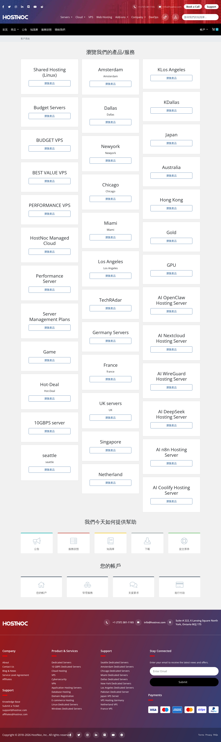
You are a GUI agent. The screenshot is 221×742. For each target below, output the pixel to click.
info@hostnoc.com (172, 6)
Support (211, 6)
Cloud (79, 17)
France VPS (106, 708)
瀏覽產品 (49, 83)
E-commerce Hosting (63, 700)
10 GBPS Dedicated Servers (66, 666)
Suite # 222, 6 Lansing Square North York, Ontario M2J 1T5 (197, 622)
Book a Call (192, 6)
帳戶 (203, 29)
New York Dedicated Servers (116, 683)
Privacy (208, 734)
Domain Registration (63, 696)
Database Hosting (61, 691)
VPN (54, 683)
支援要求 (133, 593)
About (5, 662)
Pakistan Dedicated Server (115, 691)
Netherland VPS (109, 704)
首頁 (5, 29)
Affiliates (7, 679)
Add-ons (120, 17)
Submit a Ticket (10, 705)
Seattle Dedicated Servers (114, 662)
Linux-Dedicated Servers (65, 704)
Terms (201, 734)
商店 (14, 29)
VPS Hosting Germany (112, 700)
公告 (24, 29)
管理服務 (87, 593)
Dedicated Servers (61, 662)
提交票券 (184, 549)
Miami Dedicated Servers (114, 675)
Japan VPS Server (110, 696)
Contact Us (8, 666)
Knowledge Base (11, 701)
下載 (147, 549)
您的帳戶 (41, 593)
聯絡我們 (60, 29)
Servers (65, 17)
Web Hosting (104, 17)
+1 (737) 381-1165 (146, 6)
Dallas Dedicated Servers (114, 679)
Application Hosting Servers (67, 687)
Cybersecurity (59, 679)
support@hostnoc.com (14, 710)
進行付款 (180, 593)
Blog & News (9, 670)
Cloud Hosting (59, 670)
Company (137, 17)
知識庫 (34, 29)
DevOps (153, 17)
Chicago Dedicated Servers (115, 670)
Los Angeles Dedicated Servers (117, 687)
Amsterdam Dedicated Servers (117, 666)
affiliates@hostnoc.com (15, 714)
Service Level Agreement (15, 675)
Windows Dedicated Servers (67, 708)
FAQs (215, 734)
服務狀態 (46, 29)
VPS (90, 17)
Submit (183, 682)
